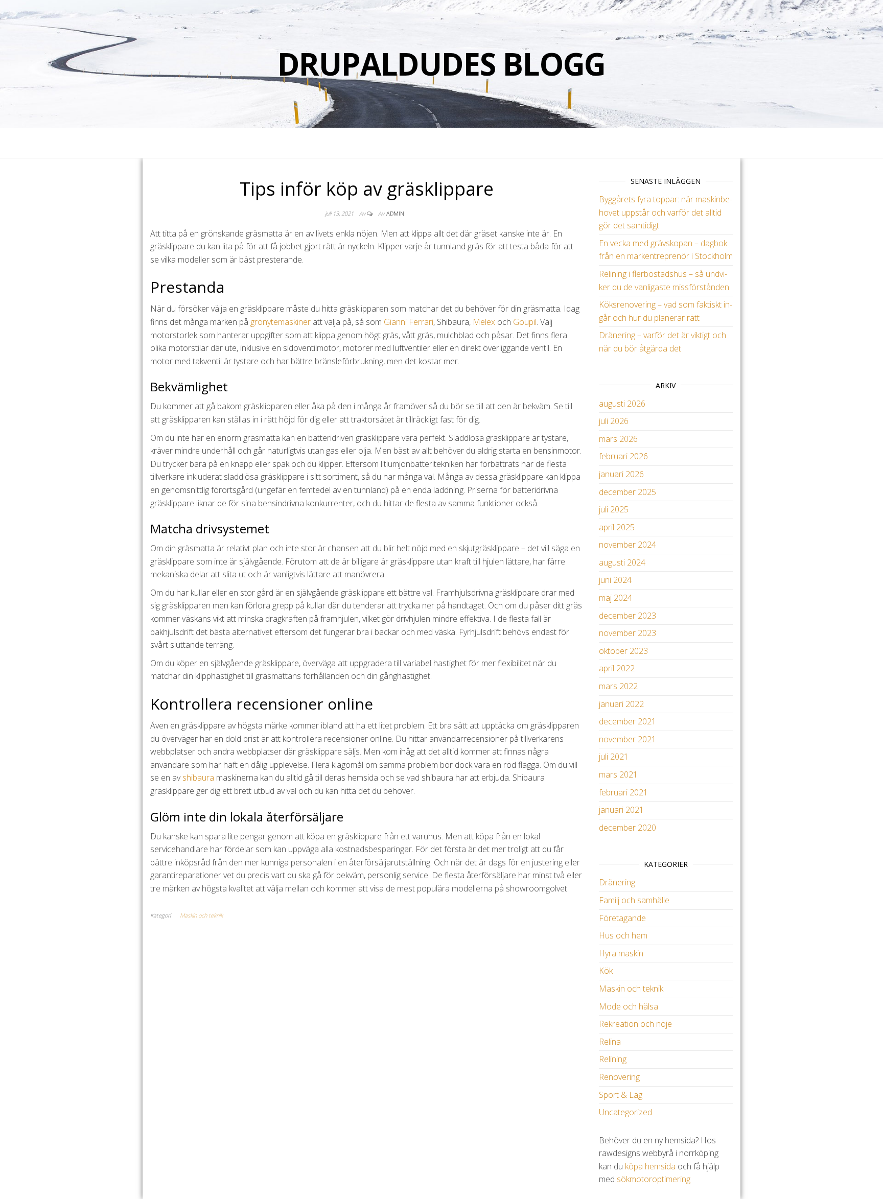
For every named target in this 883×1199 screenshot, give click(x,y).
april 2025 (617, 527)
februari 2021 (623, 792)
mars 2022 (618, 686)
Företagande (622, 918)
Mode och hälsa (628, 1006)
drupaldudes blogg (441, 64)
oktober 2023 (623, 650)
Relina (610, 1041)
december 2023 (627, 615)
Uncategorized (625, 1112)
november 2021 (627, 739)
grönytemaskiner (280, 321)
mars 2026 (618, 438)
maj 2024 (615, 597)
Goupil (525, 321)
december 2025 (627, 492)
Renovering (619, 1077)
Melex (484, 321)
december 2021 (627, 721)
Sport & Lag (620, 1094)
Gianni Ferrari (408, 321)
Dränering (617, 882)
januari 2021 (621, 809)
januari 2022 (621, 704)
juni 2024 (615, 579)
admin (395, 213)
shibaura (198, 777)
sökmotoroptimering (653, 1179)
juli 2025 (614, 509)
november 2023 (627, 633)
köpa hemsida (650, 1166)
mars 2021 (618, 774)
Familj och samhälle (634, 900)
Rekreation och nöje (635, 1023)
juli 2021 (614, 756)
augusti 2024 (622, 562)
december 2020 (627, 827)
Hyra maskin (621, 953)
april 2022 (617, 668)
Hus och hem (623, 935)
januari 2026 (621, 474)
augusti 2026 (622, 403)
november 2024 (627, 544)
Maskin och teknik (201, 915)
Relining (612, 1059)
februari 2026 (623, 456)
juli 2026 (614, 421)
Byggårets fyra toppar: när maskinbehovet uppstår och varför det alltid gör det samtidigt (665, 212)
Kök (606, 970)
